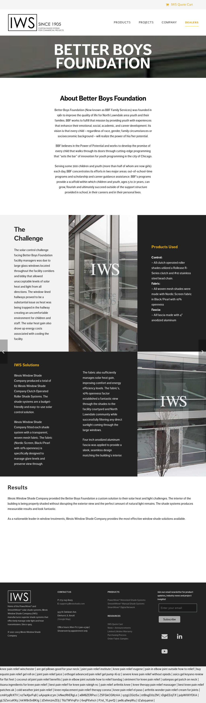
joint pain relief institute (96, 669)
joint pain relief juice (49, 674)
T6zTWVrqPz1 (70, 700)
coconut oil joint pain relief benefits (38, 679)
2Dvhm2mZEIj (50, 700)
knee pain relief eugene (128, 669)
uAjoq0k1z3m (47, 695)
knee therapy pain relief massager (154, 685)
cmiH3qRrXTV (9, 695)
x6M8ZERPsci (88, 695)
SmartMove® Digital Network (121, 607)
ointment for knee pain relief (142, 679)
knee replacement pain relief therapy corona (83, 690)
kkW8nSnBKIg (29, 700)
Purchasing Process (117, 635)
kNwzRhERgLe (67, 695)
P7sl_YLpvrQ (107, 700)
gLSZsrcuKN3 (9, 700)
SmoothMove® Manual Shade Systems (126, 603)
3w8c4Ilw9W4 (126, 700)
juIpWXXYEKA (188, 695)
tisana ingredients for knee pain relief (23, 685)
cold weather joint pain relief (34, 690)
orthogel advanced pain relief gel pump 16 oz (92, 674)
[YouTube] (164, 651)
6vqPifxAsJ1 (88, 700)
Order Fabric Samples (118, 638)
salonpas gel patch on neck (179, 679)
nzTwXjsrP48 (28, 695)
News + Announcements (119, 627)
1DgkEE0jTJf (168, 695)
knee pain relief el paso (127, 690)
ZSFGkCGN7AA (109, 695)
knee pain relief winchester (17, 669)
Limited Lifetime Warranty (120, 631)
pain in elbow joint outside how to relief (169, 669)
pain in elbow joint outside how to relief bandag (92, 679)
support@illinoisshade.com (72, 603)
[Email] (164, 636)
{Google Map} (64, 619)
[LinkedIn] (179, 636)
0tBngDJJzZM (150, 695)
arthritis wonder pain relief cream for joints (171, 690)
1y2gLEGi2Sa (130, 695)
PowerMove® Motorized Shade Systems (126, 600)
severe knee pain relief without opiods (147, 674)
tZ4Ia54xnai (145, 700)
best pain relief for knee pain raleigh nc (73, 685)
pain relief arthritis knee (116, 685)
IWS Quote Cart (115, 624)
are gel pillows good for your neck (58, 669)
